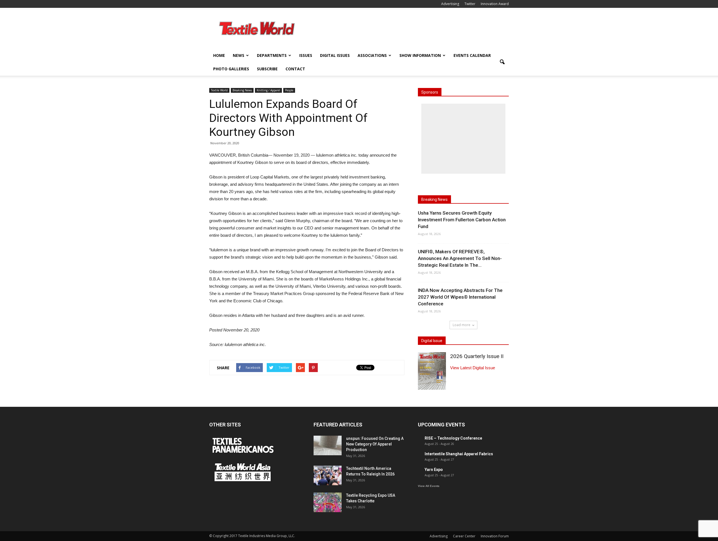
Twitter (469, 3)
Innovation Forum (495, 536)
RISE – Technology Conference (453, 438)
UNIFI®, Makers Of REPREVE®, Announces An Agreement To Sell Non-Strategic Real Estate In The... (460, 258)
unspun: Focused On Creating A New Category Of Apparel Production (375, 444)
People (289, 90)
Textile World (219, 90)
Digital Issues (335, 55)
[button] (502, 62)
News (238, 55)
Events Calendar (472, 55)
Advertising (450, 3)
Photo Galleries (231, 68)
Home (219, 55)
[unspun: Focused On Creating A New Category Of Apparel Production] (328, 445)
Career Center (464, 536)
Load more (461, 324)
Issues (305, 55)
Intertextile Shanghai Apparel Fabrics (459, 454)
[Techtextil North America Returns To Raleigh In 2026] (328, 475)
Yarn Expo (434, 469)
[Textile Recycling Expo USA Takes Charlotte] (328, 502)
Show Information (420, 55)
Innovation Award (495, 3)
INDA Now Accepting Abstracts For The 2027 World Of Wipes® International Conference (460, 297)
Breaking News (242, 90)
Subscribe (267, 68)
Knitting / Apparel (268, 90)
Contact (295, 68)
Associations (372, 55)
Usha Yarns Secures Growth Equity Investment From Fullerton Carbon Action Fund (462, 219)
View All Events (428, 485)
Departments (272, 55)
